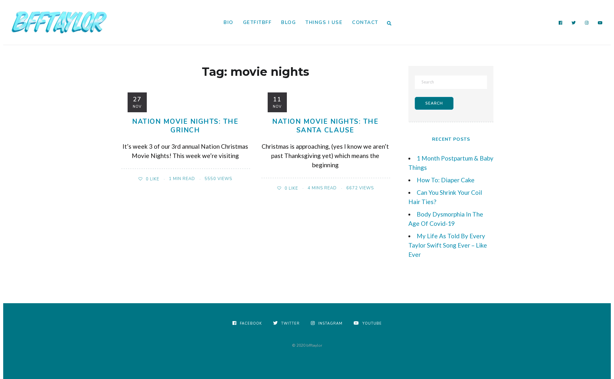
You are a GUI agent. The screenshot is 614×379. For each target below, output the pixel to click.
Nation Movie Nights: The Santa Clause (325, 126)
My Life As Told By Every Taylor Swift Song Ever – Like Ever (447, 245)
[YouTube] (600, 23)
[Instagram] (587, 23)
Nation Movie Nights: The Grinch (185, 126)
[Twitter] (573, 23)
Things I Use (323, 22)
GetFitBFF (257, 22)
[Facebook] (561, 23)
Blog (288, 22)
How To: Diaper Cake (446, 180)
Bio (228, 22)
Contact (365, 22)
